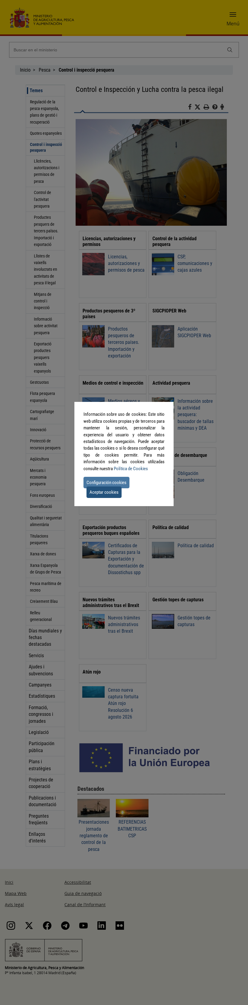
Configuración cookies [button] (106, 482)
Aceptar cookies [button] (104, 492)
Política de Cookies (131, 468)
